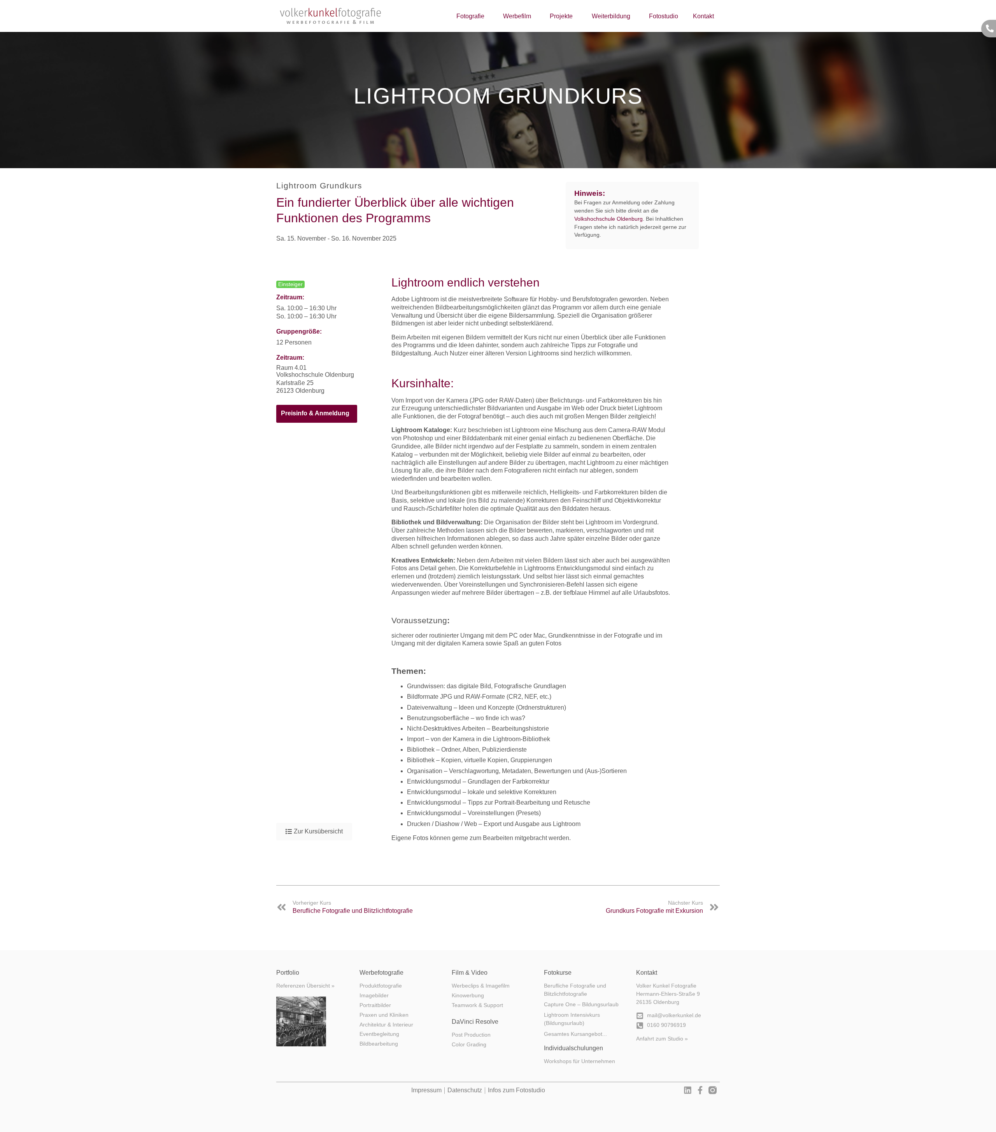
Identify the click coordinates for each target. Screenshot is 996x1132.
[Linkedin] (688, 1090)
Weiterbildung (611, 16)
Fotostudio (663, 16)
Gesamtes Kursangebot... (575, 1034)
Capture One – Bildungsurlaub (581, 1004)
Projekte (561, 16)
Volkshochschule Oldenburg (608, 219)
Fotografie (470, 16)
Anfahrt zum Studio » (662, 1039)
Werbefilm (517, 16)
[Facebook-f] (700, 1090)
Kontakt (703, 16)
